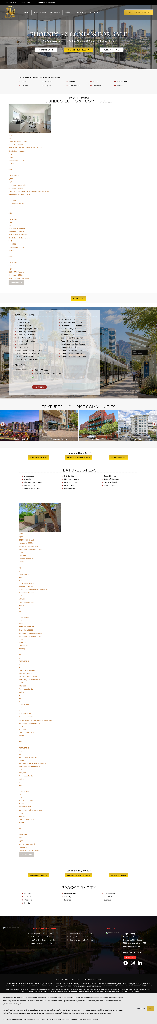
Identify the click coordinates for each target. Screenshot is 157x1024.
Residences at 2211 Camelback (98, 439)
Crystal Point (137, 439)
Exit (150, 1008)
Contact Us (140, 1008)
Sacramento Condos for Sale (81, 940)
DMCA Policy (75, 980)
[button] (3, 424)
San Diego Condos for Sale (41, 943)
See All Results (16, 282)
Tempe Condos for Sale (79, 937)
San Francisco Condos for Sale (43, 940)
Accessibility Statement (91, 980)
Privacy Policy (62, 980)
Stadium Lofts (59, 439)
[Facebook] (125, 963)
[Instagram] (133, 963)
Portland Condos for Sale (41, 937)
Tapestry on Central (19, 439)
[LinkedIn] (140, 963)
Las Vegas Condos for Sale (41, 934)
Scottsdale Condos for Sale (81, 934)
